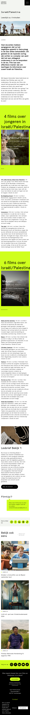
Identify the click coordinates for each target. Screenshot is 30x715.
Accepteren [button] (23, 707)
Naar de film (9, 159)
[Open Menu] (27, 2)
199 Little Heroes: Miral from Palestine (13, 179)
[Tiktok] (27, 522)
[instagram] (11, 664)
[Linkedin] (19, 522)
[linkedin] (19, 664)
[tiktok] (27, 664)
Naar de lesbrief (8, 486)
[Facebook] (15, 522)
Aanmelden (15, 679)
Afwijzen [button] (14, 707)
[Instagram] (11, 522)
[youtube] (23, 664)
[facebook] (15, 664)
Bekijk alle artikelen (22, 534)
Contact (15, 699)
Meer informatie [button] (6, 712)
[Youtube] (23, 522)
